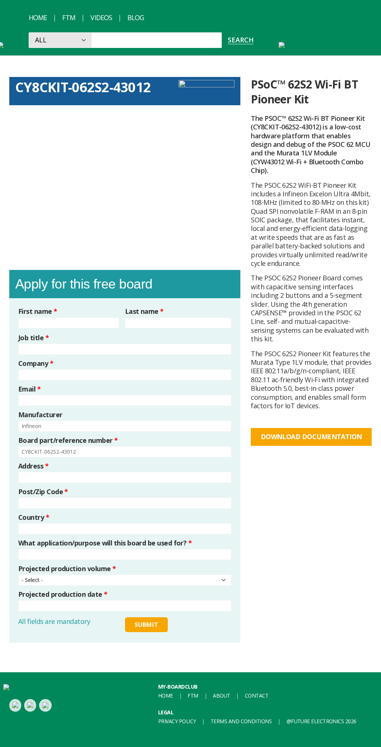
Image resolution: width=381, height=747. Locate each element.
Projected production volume (67, 568)
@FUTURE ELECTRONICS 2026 (321, 721)
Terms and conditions (241, 721)
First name (37, 311)
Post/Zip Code (43, 491)
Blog (135, 17)
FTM (68, 17)
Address (33, 466)
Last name (144, 311)
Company (35, 363)
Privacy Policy (177, 721)
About (221, 695)
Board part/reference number (68, 440)
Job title (33, 338)
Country (33, 517)
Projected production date (62, 594)
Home (38, 17)
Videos (101, 17)
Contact (256, 695)
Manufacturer (40, 414)
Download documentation (311, 436)
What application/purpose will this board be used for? (105, 543)
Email (29, 389)
